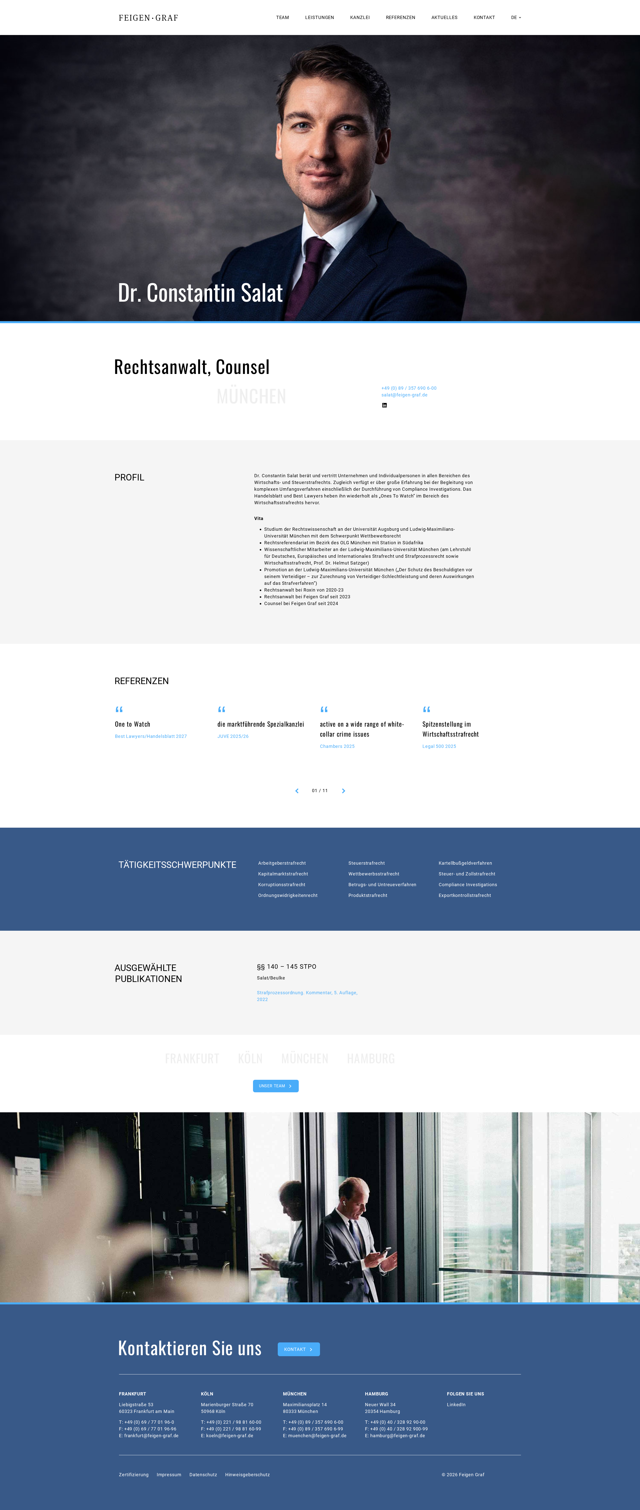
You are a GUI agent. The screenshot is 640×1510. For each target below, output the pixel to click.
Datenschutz (203, 1474)
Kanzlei (360, 17)
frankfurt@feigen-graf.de (151, 1435)
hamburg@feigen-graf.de (397, 1435)
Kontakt (484, 17)
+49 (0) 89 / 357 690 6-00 (409, 388)
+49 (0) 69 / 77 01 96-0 (149, 1422)
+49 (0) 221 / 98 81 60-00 (234, 1422)
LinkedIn (456, 1404)
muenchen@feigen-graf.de (317, 1435)
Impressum (169, 1474)
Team (283, 17)
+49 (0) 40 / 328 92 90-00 (398, 1422)
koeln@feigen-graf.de (230, 1435)
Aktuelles (445, 17)
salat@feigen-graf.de (405, 394)
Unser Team (272, 1086)
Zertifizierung (134, 1474)
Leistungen (319, 17)
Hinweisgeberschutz (247, 1474)
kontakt (295, 1349)
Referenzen (401, 17)
